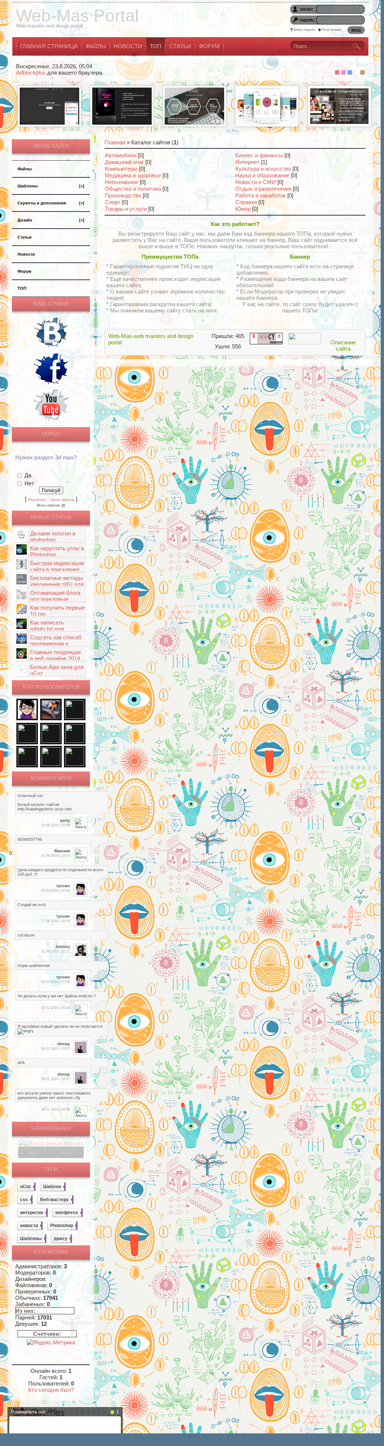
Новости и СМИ (255, 182)
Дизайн (50, 220)
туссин (63, 885)
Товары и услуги (126, 209)
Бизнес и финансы (259, 155)
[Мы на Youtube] (51, 420)
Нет (29, 483)
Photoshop (61, 1225)
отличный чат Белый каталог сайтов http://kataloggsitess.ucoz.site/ (44, 802)
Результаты (37, 500)
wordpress (66, 1212)
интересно (31, 1212)
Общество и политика (133, 189)
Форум (24, 271)
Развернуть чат (28, 1411)
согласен (26, 935)
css (24, 1199)
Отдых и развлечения (263, 189)
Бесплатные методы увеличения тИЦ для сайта (57, 584)
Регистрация (331, 30)
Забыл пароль (304, 30)
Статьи (24, 237)
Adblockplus (31, 72)
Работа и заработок (260, 195)
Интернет (247, 162)
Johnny (62, 946)
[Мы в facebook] (51, 384)
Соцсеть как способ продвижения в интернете (55, 643)
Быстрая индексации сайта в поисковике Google (57, 569)
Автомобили (120, 155)
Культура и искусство (263, 168)
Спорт (112, 202)
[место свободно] (34, 1156)
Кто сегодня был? (51, 1390)
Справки (246, 202)
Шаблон (52, 1186)
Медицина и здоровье (133, 175)
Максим (62, 851)
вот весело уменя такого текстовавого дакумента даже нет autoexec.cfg (53, 1095)
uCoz (25, 1186)
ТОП (21, 288)
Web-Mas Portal (77, 15)
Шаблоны (50, 186)
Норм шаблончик (33, 965)
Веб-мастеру (54, 1199)
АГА (21, 1062)
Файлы (24, 169)
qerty (65, 820)
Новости (26, 254)
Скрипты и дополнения (50, 203)
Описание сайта (343, 345)
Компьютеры (121, 168)
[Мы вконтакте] (51, 348)
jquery (60, 1238)
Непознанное (121, 182)
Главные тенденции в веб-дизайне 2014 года (55, 658)
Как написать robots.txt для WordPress (47, 628)
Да (28, 475)
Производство (123, 195)
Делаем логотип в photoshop (52, 536)
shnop (63, 1044)
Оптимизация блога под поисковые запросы (55, 599)
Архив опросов (62, 500)
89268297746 (29, 839)
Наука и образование (262, 175)
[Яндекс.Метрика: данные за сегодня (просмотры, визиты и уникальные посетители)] (51, 1342)
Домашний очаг (124, 162)
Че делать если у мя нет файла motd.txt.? (56, 996)
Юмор (243, 209)
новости (29, 1225)
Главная (114, 142)
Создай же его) (31, 904)
